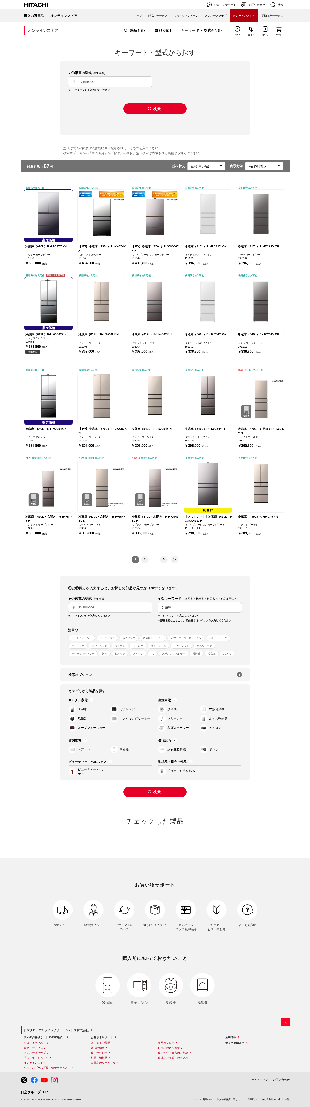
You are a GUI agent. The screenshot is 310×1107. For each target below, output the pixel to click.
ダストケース (158, 645)
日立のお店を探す (169, 1048)
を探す (138, 30)
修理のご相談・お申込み (173, 1057)
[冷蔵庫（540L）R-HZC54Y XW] (208, 303)
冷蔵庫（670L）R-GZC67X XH (46, 246)
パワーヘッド (99, 645)
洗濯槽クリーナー (153, 638)
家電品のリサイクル (103, 1062)
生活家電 (164, 700)
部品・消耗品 (99, 1057)
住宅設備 (164, 740)
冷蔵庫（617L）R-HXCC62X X (45, 334)
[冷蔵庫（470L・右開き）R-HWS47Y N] (261, 398)
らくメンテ (129, 638)
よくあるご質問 (100, 1042)
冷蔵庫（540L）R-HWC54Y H (205, 428)
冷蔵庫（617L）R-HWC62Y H (152, 334)
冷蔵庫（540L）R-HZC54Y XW (205, 334)
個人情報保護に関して (228, 1099)
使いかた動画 (99, 1052)
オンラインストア (35, 1062)
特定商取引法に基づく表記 (276, 1099)
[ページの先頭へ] (285, 1022)
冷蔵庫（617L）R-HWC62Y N (98, 334)
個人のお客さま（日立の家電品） (44, 1037)
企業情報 (230, 1037)
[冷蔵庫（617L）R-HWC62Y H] (155, 303)
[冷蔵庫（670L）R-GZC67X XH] (48, 215)
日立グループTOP (34, 1092)
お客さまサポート (102, 1037)
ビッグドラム (107, 638)
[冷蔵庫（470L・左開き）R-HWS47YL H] (155, 486)
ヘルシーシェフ (218, 638)
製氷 (104, 653)
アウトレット (181, 645)
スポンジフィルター (173, 653)
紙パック (120, 653)
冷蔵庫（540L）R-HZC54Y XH (258, 334)
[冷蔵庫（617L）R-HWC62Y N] (101, 303)
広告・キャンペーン (36, 1057)
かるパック (77, 645)
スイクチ (138, 653)
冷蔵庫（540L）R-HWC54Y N (152, 428)
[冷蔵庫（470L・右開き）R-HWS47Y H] (48, 486)
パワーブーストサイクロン (186, 638)
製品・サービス (33, 1048)
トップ (138, 15)
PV (152, 653)
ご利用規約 (251, 1099)
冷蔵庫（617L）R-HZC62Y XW (205, 246)
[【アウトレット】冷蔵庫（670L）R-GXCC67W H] (208, 486)
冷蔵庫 (212, 653)
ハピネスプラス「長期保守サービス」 (47, 1067)
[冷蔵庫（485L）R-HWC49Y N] (261, 486)
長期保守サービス (272, 15)
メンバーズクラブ (216, 15)
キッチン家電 (78, 700)
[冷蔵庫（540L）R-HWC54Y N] (155, 398)
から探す (202, 30)
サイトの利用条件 (202, 1099)
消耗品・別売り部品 (172, 761)
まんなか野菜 (204, 645)
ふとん (227, 653)
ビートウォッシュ (81, 638)
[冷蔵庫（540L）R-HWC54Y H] (208, 398)
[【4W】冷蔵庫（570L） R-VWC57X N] (101, 398)
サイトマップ (260, 1079)
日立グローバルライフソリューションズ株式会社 (56, 1030)
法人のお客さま (234, 1043)
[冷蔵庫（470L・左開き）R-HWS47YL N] (101, 486)
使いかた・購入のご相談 (173, 1052)
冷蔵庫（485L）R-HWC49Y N (258, 516)
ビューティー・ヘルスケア (87, 761)
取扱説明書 (98, 1048)
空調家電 (75, 740)
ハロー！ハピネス (35, 1042)
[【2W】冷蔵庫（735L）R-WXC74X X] (101, 215)
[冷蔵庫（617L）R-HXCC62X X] (48, 303)
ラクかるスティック (82, 653)
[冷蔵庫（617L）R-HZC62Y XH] (261, 215)
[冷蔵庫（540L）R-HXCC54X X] (48, 398)
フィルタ (138, 645)
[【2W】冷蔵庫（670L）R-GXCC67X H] (155, 215)
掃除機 (196, 653)
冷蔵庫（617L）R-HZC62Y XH (258, 246)
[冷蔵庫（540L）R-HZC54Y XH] (261, 303)
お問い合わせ (281, 1079)
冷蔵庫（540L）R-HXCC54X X (45, 428)
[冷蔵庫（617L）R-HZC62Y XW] (208, 215)
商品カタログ (166, 1042)
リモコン (120, 645)
